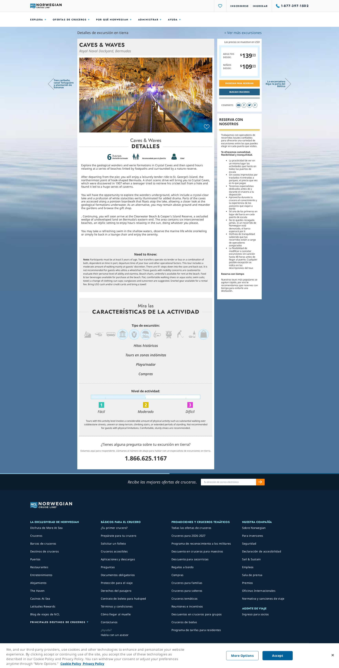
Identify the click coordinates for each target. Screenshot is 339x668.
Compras (177, 575)
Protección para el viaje (117, 583)
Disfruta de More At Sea (46, 528)
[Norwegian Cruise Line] (46, 6)
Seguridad (249, 543)
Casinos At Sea (40, 598)
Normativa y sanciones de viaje (263, 598)
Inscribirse (239, 6)
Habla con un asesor (115, 635)
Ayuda (173, 19)
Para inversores (252, 536)
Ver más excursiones (244, 32)
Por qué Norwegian (112, 19)
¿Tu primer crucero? (114, 528)
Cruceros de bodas (184, 622)
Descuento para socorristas (190, 559)
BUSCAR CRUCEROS (239, 91)
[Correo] (238, 105)
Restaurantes (39, 567)
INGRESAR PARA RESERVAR (239, 83)
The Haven (37, 591)
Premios (247, 583)
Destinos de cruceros (44, 551)
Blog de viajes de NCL (45, 614)
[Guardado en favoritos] (206, 127)
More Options (242, 655)
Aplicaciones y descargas (118, 559)
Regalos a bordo (182, 567)
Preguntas (108, 567)
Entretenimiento (41, 575)
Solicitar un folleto (113, 543)
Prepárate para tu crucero (118, 536)
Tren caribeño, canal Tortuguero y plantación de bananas (64, 84)
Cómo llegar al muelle (116, 614)
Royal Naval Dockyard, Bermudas (105, 51)
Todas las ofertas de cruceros (191, 528)
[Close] (332, 655)
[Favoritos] (220, 6)
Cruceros (36, 536)
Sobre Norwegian (254, 528)
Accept (277, 655)
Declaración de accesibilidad (261, 551)
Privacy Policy (93, 664)
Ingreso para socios (255, 614)
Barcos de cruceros (43, 543)
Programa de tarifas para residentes (196, 630)
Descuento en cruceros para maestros (197, 551)
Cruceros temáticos (184, 598)
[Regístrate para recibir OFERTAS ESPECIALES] (260, 482)
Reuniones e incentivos (187, 606)
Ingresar (260, 6)
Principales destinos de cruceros (57, 622)
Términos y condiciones (117, 606)
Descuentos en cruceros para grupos (196, 614)
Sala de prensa (252, 575)
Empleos (248, 567)
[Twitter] (249, 105)
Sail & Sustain (251, 559)
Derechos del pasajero (116, 591)
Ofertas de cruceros (70, 19)
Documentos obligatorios (118, 575)
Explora (36, 19)
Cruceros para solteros (186, 591)
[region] (169, 655)
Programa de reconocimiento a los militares (201, 543)
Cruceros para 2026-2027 (188, 536)
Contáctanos (109, 622)
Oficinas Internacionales (258, 591)
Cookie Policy (70, 664)
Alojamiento (38, 583)
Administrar (148, 19)
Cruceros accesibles (114, 551)
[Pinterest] (254, 105)
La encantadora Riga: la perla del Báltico (275, 84)
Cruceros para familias (186, 583)
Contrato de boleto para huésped (123, 598)
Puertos (35, 559)
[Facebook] (243, 105)
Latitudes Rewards (42, 606)
